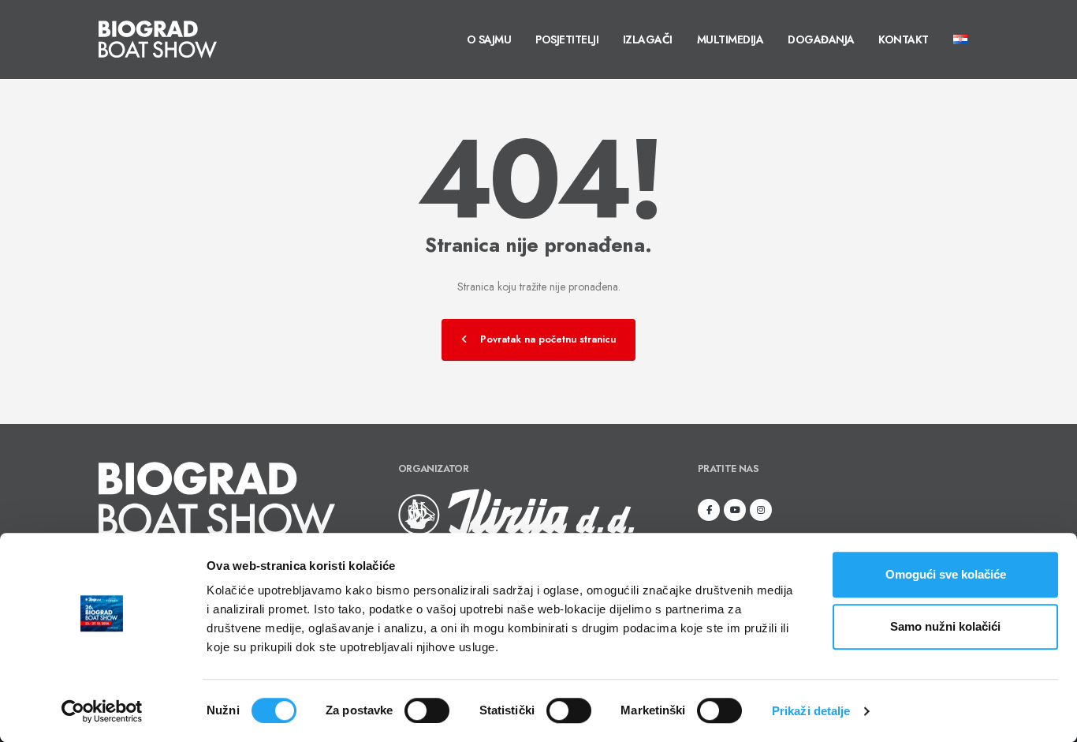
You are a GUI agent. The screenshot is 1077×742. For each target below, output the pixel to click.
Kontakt (903, 39)
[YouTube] (735, 510)
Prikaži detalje (811, 711)
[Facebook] (709, 510)
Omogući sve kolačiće (945, 574)
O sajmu (489, 39)
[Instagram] (761, 510)
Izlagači (648, 39)
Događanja (821, 39)
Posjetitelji (566, 39)
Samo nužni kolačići (945, 626)
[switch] (426, 710)
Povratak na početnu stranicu (548, 339)
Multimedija (730, 39)
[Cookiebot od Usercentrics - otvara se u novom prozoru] (102, 711)
